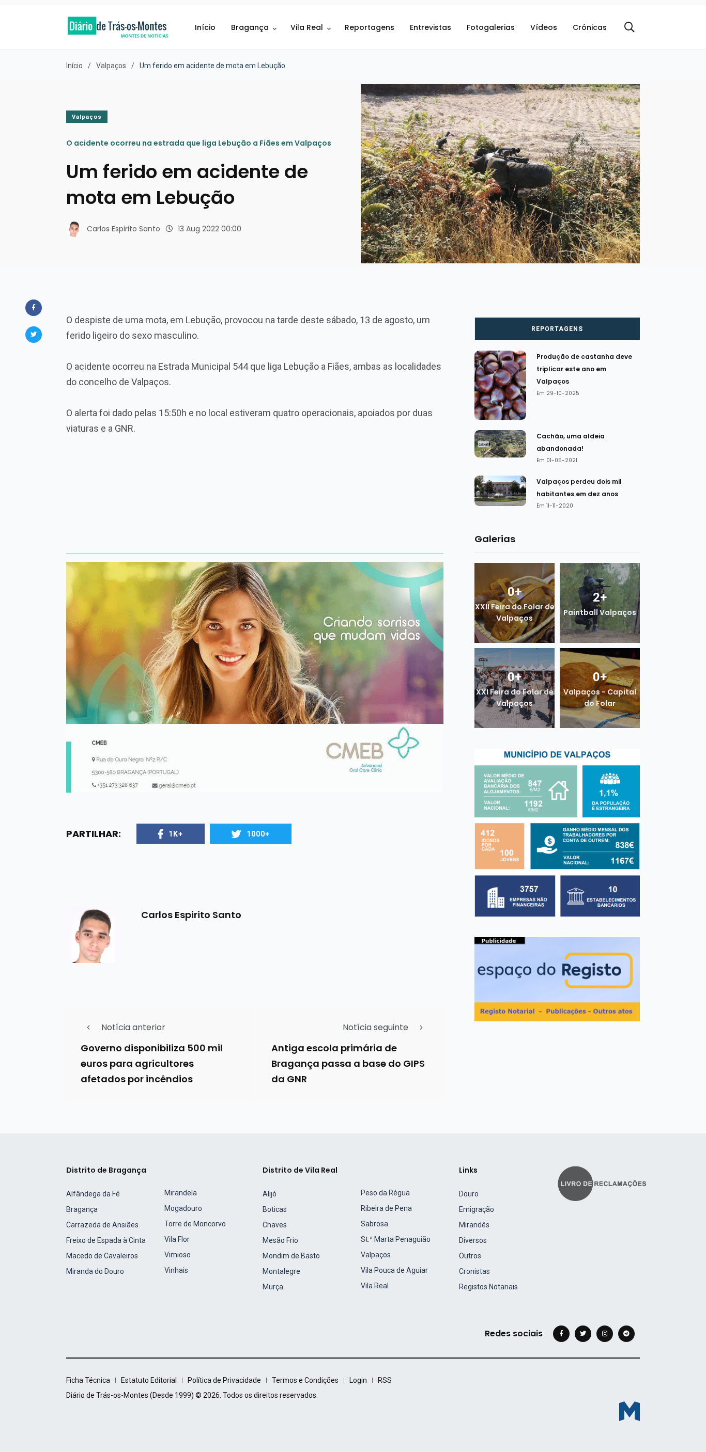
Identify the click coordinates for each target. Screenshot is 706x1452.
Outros (470, 1256)
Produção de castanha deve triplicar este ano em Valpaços (584, 369)
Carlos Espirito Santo (123, 229)
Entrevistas (430, 27)
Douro (469, 1194)
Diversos (473, 1240)
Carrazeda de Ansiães (102, 1225)
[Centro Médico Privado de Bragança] (254, 677)
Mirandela (180, 1193)
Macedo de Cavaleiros (102, 1256)
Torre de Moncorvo (195, 1224)
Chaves (275, 1225)
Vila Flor (177, 1239)
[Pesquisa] (629, 27)
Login (358, 1380)
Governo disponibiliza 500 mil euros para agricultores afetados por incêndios (152, 1063)
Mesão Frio (280, 1240)
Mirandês (474, 1225)
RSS (385, 1380)
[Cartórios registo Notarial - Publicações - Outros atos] (557, 979)
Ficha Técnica (88, 1380)
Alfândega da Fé (93, 1194)
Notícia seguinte (375, 1027)
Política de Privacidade (224, 1380)
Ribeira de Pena (386, 1208)
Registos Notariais (488, 1287)
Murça (273, 1287)
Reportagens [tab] (557, 329)
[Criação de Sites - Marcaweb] (629, 1411)
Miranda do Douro (95, 1271)
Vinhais (176, 1270)
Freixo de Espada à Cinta (106, 1240)
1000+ (258, 834)
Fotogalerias (491, 27)
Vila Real (306, 27)
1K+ (175, 834)
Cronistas (474, 1271)
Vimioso (177, 1255)
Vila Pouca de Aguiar (394, 1270)
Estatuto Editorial (149, 1380)
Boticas (275, 1209)
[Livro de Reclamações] (603, 1183)
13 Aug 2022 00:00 (209, 229)
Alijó (270, 1194)
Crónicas (590, 27)
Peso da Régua (385, 1193)
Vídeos (543, 27)
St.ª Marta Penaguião (396, 1239)
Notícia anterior (133, 1027)
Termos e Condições (305, 1380)
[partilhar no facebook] (33, 307)
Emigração (476, 1209)
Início (205, 27)
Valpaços (111, 65)
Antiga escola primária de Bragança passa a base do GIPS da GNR (348, 1063)
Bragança (250, 27)
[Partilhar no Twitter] (33, 334)
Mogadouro (183, 1208)
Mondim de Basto (291, 1256)
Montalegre (281, 1271)
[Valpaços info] (557, 832)
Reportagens (369, 27)
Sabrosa (374, 1224)
